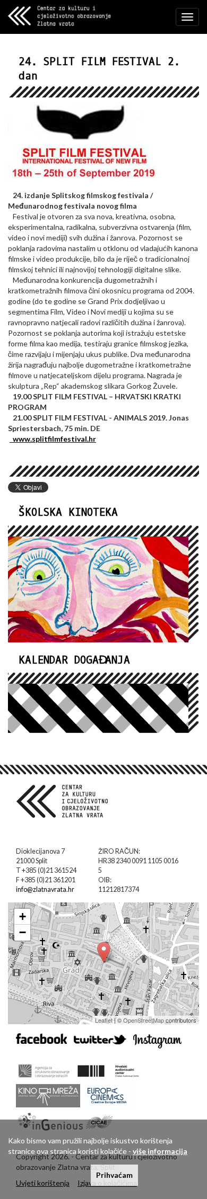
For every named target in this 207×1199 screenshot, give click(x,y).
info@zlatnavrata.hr (45, 889)
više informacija (160, 1151)
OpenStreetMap (143, 1020)
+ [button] (22, 916)
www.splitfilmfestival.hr (53, 438)
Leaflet (104, 1020)
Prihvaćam (114, 1174)
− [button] (22, 932)
